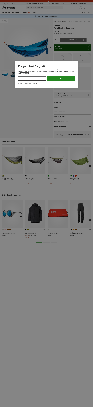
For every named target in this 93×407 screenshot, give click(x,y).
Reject (32, 78)
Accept (61, 78)
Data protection (24, 73)
